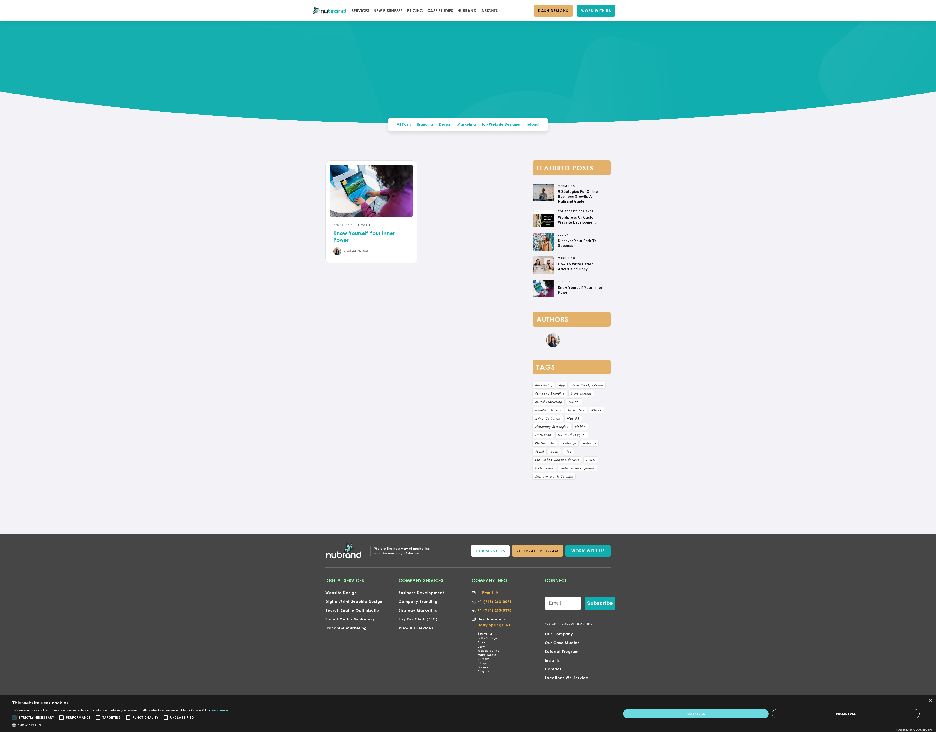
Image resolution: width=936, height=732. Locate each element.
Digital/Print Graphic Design (353, 601)
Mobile (580, 427)
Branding (425, 124)
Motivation (543, 435)
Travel (590, 460)
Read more (220, 710)
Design (445, 124)
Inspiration (576, 410)
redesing (589, 443)
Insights (552, 660)
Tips (568, 451)
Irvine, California (547, 418)
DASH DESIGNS (553, 11)
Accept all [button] (696, 714)
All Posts (404, 124)
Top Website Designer (501, 124)
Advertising (543, 385)
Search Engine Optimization (353, 610)
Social (539, 451)
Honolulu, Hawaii (548, 410)
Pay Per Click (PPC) (418, 619)
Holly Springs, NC (495, 625)
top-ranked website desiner (557, 460)
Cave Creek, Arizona (587, 385)
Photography (545, 443)
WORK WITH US (596, 11)
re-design (568, 443)
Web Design (544, 468)
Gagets (574, 402)
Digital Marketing (548, 402)
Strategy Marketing (418, 610)
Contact (553, 669)
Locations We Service (566, 678)
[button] (360, 11)
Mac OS (573, 418)
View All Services (416, 628)
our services (490, 551)
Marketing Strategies (551, 427)
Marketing (466, 124)
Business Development (421, 593)
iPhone (596, 410)
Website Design (341, 593)
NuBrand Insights (572, 435)
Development (581, 393)
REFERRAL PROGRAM (538, 551)
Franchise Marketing (346, 628)
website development (577, 468)
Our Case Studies (562, 642)
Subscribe (600, 603)
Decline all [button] (846, 714)
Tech (554, 451)
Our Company (559, 634)
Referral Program (562, 651)
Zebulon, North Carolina (554, 476)
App (562, 385)
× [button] (930, 701)
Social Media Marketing (349, 619)
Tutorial (532, 124)
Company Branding (549, 393)
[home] (329, 10)
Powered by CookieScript (914, 729)
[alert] (468, 713)
